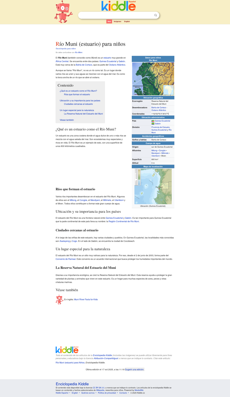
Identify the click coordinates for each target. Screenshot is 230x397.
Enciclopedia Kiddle (102, 355)
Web (109, 21)
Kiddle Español (62, 392)
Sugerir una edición (134, 369)
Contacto (123, 392)
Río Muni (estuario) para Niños (70, 362)
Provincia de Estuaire (160, 127)
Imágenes (117, 21)
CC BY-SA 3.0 (98, 387)
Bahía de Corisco (158, 107)
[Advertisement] (115, 31)
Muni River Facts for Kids (86, 299)
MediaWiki (139, 390)
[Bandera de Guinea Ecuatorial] (152, 120)
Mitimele (165, 153)
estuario (107, 57)
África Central (62, 61)
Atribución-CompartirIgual (106, 358)
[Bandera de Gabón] (152, 123)
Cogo (74, 241)
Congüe (162, 150)
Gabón (158, 123)
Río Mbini (78, 52)
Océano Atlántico (158, 110)
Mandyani (155, 153)
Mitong (154, 150)
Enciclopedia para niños (66, 48)
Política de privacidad (107, 392)
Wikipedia (100, 390)
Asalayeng (65, 241)
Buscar (155, 15)
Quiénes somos (88, 392)
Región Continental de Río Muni (124, 221)
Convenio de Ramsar (66, 258)
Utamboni (155, 155)
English (127, 21)
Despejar (150, 15)
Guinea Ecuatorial (162, 120)
